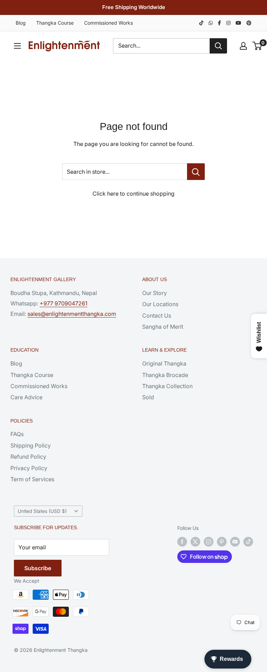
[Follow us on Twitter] (195, 542)
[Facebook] (219, 23)
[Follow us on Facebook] (182, 542)
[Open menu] (17, 46)
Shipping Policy (30, 445)
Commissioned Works (108, 23)
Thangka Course (55, 23)
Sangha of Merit (162, 326)
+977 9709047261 (63, 303)
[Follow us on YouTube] (235, 542)
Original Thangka (164, 363)
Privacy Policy (28, 468)
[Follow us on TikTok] (248, 542)
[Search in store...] (196, 171)
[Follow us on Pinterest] (222, 542)
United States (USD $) (42, 511)
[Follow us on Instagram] (208, 542)
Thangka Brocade (165, 374)
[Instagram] (228, 23)
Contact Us (156, 315)
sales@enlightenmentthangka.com (71, 313)
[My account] (243, 46)
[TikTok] (201, 23)
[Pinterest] (248, 23)
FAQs (17, 434)
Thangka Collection (167, 386)
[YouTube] (238, 23)
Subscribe (37, 568)
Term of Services (32, 479)
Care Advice (26, 397)
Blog (21, 23)
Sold (148, 397)
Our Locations (160, 304)
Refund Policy (28, 456)
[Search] (218, 46)
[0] (257, 46)
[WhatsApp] (211, 23)
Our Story (154, 292)
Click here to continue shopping (133, 193)
